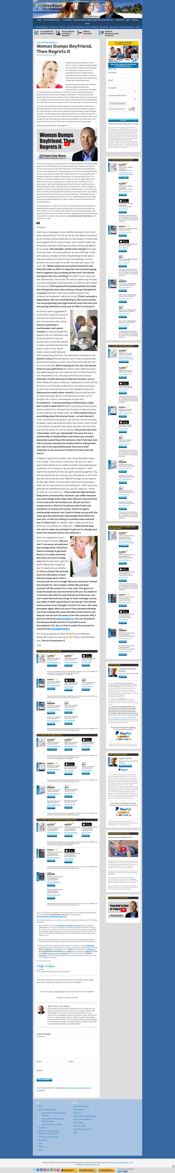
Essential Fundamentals (127, 27)
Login (128, 20)
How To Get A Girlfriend (91, 27)
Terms (122, 1162)
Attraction (62, 27)
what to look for (65, 618)
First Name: (112, 73)
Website (40, 1070)
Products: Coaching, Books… (48, 1137)
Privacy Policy (114, 1162)
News (137, 27)
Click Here (127, 124)
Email (71, 1062)
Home (39, 20)
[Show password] (135, 91)
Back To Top (129, 1162)
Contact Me (119, 20)
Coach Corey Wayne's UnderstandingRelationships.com (49, 6)
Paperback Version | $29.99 (127, 311)
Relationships (104, 27)
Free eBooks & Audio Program (47, 32)
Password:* (112, 88)
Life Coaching (53, 27)
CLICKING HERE (59, 629)
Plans (88, 23)
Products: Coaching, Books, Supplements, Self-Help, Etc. (93, 20)
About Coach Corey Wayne (52, 1125)
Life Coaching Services (51, 20)
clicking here (111, 872)
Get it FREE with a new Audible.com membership (126, 173)
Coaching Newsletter (42, 27)
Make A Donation (87, 32)
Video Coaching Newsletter (47, 42)
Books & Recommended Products (112, 33)
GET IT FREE (52, 665)
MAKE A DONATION (125, 766)
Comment (41, 1037)
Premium (134, 20)
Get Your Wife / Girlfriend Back (75, 27)
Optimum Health (114, 27)
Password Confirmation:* (117, 96)
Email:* (110, 80)
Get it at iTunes (86, 662)
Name (39, 1062)
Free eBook (67, 20)
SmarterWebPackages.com (92, 1164)
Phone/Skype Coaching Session (68, 33)
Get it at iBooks (69, 687)
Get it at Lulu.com (87, 686)
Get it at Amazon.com (53, 662)
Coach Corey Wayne (50, 55)
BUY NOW (68, 665)
